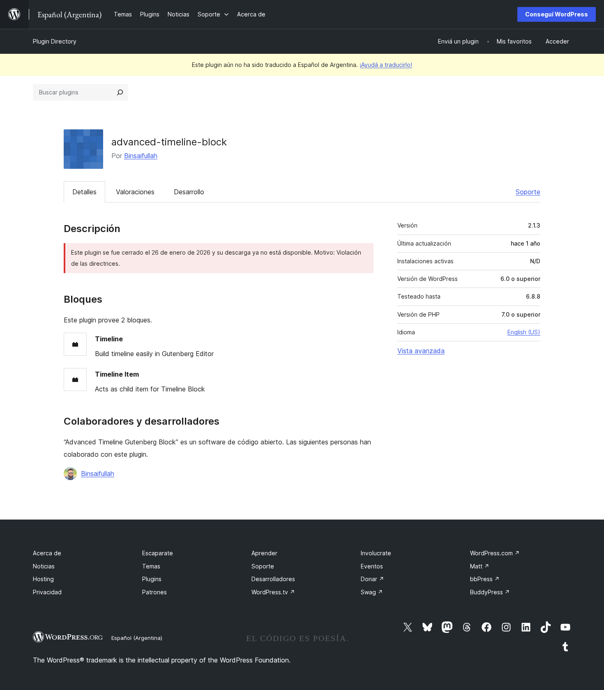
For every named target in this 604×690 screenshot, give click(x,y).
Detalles (84, 192)
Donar (372, 578)
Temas (151, 566)
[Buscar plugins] (120, 92)
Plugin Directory (54, 41)
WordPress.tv (273, 592)
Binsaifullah (140, 156)
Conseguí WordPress (556, 14)
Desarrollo (189, 192)
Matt (479, 566)
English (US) (523, 332)
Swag (372, 592)
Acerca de (47, 553)
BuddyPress (490, 592)
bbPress (485, 578)
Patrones (154, 592)
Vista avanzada (421, 351)
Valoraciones (135, 192)
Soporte (528, 192)
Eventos (372, 566)
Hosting (43, 578)
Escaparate (157, 553)
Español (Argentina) (136, 638)
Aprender (264, 553)
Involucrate (376, 553)
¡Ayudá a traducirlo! (386, 64)
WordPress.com (495, 553)
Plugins (151, 578)
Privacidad (47, 592)
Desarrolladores (273, 578)
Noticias (44, 566)
